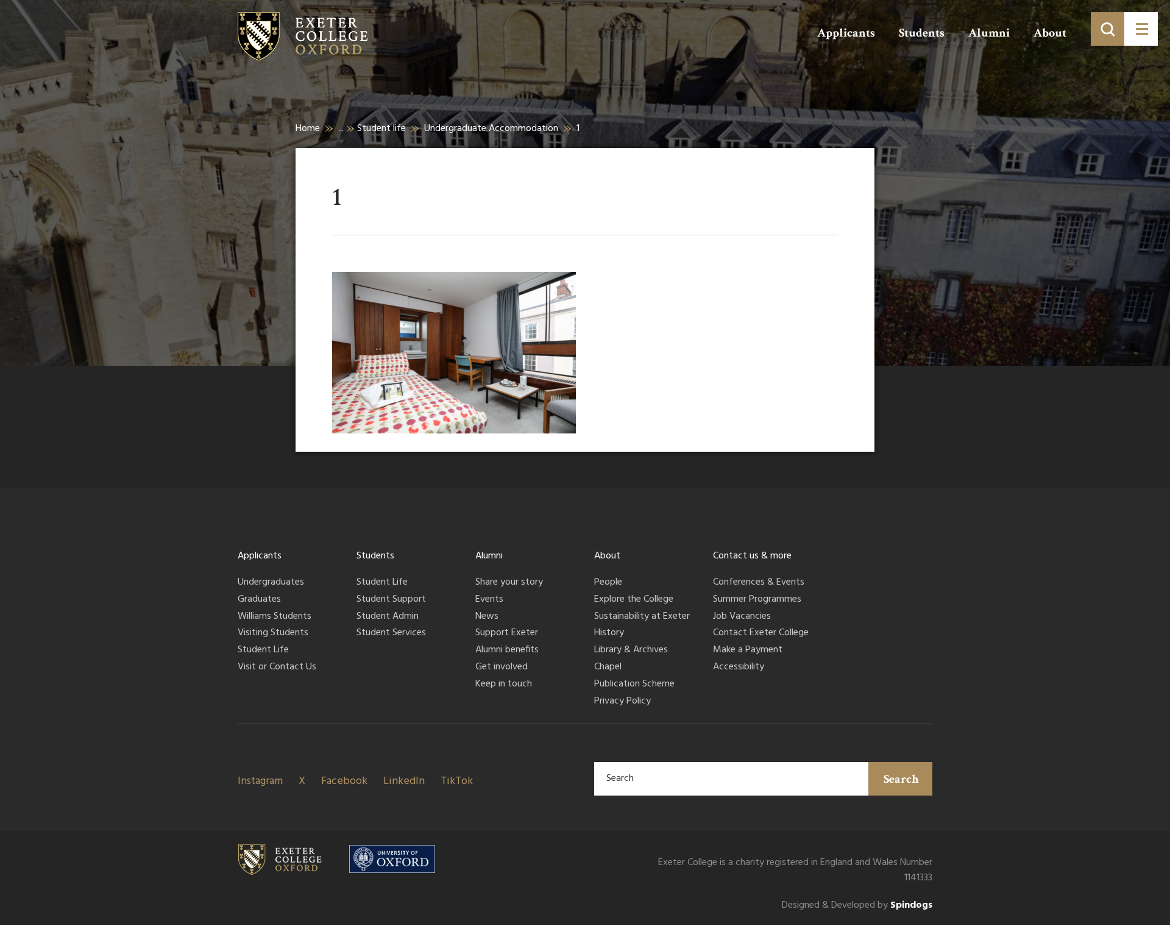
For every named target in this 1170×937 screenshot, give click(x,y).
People (608, 582)
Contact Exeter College (761, 633)
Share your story (509, 582)
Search (901, 779)
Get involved (501, 667)
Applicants (846, 33)
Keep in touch (503, 684)
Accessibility (738, 667)
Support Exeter (506, 633)
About (1050, 33)
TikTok (457, 781)
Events (489, 600)
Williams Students (274, 617)
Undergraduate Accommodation (491, 129)
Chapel (608, 667)
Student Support (391, 600)
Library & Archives (631, 650)
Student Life (263, 650)
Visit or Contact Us (277, 667)
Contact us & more (752, 556)
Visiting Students (273, 633)
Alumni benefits (507, 650)
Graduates (259, 600)
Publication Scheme (634, 684)
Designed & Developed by (857, 906)
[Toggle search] (1107, 29)
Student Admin (387, 617)
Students (922, 33)
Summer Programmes (757, 600)
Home (308, 129)
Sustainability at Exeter (642, 617)
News (486, 617)
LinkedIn (404, 781)
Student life (381, 129)
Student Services (391, 633)
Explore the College (633, 600)
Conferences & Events (758, 582)
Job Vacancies (742, 617)
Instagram (260, 781)
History (609, 633)
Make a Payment (747, 650)
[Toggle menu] (1141, 29)
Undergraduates (271, 582)
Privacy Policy (622, 701)
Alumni (989, 33)
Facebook (344, 781)
